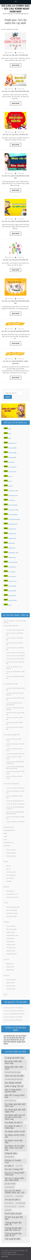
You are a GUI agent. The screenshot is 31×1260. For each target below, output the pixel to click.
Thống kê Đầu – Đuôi (13, 552)
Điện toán (6, 887)
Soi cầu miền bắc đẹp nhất (11, 625)
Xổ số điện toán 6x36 (13, 490)
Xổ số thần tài (11, 500)
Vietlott (6, 861)
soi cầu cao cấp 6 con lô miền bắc (15, 655)
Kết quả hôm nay (8, 842)
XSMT (9, 438)
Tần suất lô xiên (12, 1238)
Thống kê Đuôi (11, 548)
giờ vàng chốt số (9, 1157)
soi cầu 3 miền (10, 1184)
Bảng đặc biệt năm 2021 (14, 1067)
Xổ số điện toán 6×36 (12, 897)
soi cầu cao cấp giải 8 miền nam (15, 801)
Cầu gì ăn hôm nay (9, 827)
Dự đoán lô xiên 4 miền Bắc (13, 1127)
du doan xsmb (13, 1082)
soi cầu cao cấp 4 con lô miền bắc (15, 652)
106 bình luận (20, 219)
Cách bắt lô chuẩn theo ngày (12, 1072)
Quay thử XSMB (12, 586)
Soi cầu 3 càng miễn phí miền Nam (14, 1179)
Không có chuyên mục (13, 1161)
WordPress (4, 1256)
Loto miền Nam (12, 576)
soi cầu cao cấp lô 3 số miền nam (15, 804)
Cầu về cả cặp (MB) (12, 514)
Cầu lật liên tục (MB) (13, 509)
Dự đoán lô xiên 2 (13, 1122)
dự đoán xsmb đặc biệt (14, 1141)
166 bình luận (20, 52)
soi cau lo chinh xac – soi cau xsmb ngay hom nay (15, 8)
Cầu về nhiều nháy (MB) (14, 519)
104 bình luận (20, 132)
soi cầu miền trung (20, 1203)
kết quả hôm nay (12, 443)
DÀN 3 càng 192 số (14, 1086)
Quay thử (6, 975)
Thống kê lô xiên (12, 533)
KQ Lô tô (6, 959)
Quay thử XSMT (12, 595)
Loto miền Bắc (11, 571)
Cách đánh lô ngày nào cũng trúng (13, 1079)
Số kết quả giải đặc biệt (14, 1218)
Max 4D (10, 481)
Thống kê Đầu (11, 543)
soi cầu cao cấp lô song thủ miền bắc (15, 221)
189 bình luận (20, 257)
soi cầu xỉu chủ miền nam (10, 1206)
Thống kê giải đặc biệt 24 (13, 1223)
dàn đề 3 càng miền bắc (14, 1096)
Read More (15, 65)
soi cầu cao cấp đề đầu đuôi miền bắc (14, 1014)
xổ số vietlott (11, 462)
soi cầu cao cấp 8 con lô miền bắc (15, 659)
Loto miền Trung (12, 581)
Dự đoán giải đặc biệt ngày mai (15, 1110)
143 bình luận (20, 89)
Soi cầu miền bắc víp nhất (11, 684)
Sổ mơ (9, 605)
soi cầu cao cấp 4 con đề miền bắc (13, 1020)
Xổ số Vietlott (10, 878)
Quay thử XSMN (12, 590)
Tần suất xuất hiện (12, 562)
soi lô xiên (8, 1210)
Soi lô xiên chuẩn (13, 1213)
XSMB (9, 428)
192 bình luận (20, 173)
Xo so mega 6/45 (12, 467)
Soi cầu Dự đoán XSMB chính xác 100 (14, 1191)
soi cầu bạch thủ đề (9, 1187)
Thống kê (10, 486)
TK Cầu (6, 903)
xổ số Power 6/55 (12, 471)
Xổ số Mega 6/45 (11, 875)
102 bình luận (20, 329)
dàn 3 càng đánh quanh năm (13, 1090)
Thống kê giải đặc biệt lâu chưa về (13, 1229)
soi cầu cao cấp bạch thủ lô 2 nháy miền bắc (15, 362)
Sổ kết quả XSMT (12, 457)
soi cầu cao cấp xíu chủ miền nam (15, 821)
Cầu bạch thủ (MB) (12, 505)
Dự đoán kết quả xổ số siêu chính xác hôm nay (15, 1117)
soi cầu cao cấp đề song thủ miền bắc (15, 331)
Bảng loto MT (10, 963)
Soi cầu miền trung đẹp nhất (11, 734)
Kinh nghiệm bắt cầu (9, 830)
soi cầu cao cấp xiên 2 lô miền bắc (15, 55)
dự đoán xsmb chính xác (15, 1135)
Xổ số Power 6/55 (11, 872)
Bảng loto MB (10, 970)
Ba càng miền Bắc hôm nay (13, 1062)
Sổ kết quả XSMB (12, 448)
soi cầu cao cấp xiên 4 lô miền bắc (15, 259)
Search (8, 397)
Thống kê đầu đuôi (12, 524)
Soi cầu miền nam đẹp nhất (11, 783)
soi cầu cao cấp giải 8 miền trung (15, 753)
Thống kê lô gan (12, 529)
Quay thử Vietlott (12, 600)
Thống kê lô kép (12, 538)
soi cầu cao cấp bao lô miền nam (15, 788)
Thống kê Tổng (11, 557)
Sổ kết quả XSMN (12, 452)
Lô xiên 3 (9, 1165)
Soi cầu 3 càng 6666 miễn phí (14, 1173)
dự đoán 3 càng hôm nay (10, 1100)
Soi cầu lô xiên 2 (12, 1199)
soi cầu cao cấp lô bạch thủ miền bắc (15, 91)
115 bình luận (20, 358)
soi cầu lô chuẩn (19, 1196)
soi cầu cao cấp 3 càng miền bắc (15, 630)
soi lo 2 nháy (21, 1206)
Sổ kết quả (7, 845)
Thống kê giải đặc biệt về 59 (13, 1234)
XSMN (9, 433)
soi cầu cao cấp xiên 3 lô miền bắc (15, 134)
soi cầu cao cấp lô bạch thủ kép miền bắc (15, 302)
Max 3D (10, 476)
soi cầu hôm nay (9, 1196)
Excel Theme (12, 1254)
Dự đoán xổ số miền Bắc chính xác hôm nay (14, 1147)
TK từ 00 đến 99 (12, 567)
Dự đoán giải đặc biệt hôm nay (15, 1105)
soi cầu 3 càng (19, 1165)
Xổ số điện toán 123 (13, 495)
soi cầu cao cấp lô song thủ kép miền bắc (15, 177)
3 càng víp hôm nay (14, 1057)
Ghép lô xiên (11, 1153)
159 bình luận (20, 298)
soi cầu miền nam (9, 1203)
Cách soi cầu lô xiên (14, 1075)
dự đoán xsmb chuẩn (15, 1131)
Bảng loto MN (10, 967)
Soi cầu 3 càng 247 (14, 1169)
